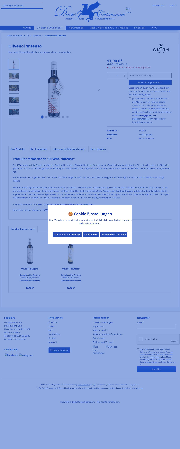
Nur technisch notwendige (67, 234)
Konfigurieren (91, 234)
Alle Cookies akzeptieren (114, 234)
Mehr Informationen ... (90, 223)
